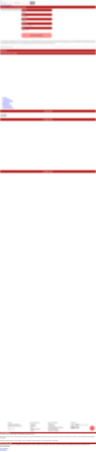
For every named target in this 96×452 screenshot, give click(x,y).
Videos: (3, 114)
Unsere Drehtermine (7, 106)
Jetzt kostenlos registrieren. (6, 5)
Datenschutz (33, 425)
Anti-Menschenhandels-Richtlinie (55, 427)
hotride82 (24, 12)
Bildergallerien (6, 102)
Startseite (5, 97)
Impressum (33, 424)
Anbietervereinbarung (35, 428)
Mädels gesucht (6, 104)
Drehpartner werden (7, 105)
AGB (31, 427)
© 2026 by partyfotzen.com (14, 424)
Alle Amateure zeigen (7, 100)
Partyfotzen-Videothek (8, 101)
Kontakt (32, 430)
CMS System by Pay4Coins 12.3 (15, 425)
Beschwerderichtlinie (53, 428)
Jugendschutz (51, 424)
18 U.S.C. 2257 (51, 425)
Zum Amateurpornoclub (8, 108)
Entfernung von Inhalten (53, 430)
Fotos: (3, 116)
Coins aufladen (6, 99)
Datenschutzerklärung (5, 446)
